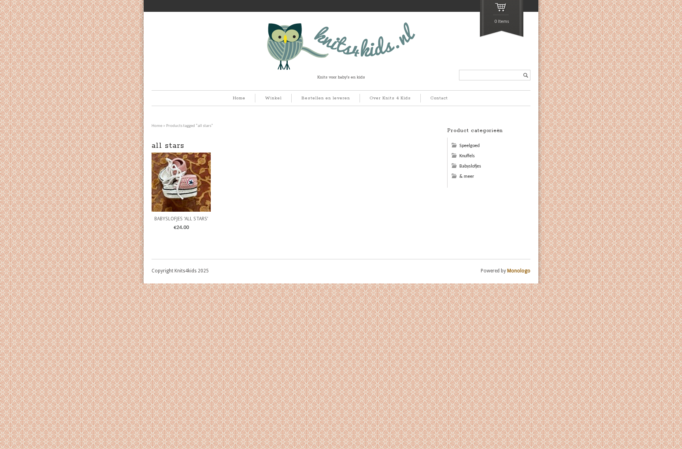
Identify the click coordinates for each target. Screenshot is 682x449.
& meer (466, 176)
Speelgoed (469, 145)
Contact (439, 98)
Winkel (273, 98)
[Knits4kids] (341, 68)
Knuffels (467, 156)
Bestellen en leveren (326, 98)
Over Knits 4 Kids (390, 98)
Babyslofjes (470, 166)
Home (239, 98)
